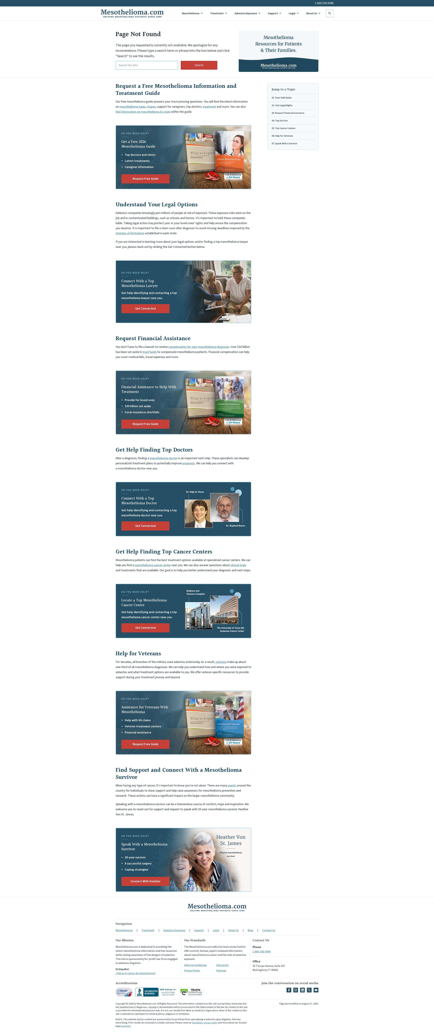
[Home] (217, 907)
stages (151, 107)
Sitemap (221, 970)
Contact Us (268, 930)
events (232, 785)
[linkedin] (302, 990)
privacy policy (211, 1022)
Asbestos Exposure (245, 13)
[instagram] (295, 990)
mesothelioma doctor (163, 458)
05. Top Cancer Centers (283, 128)
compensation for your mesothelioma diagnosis (198, 347)
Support (273, 13)
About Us (311, 13)
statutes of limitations (130, 233)
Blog (250, 930)
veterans (220, 662)
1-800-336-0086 (262, 951)
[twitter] (309, 990)
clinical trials (238, 565)
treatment (209, 107)
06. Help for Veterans (282, 136)
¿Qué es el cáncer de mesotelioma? (136, 973)
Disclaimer (222, 965)
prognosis (188, 463)
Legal (292, 13)
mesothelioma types (133, 107)
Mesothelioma (190, 13)
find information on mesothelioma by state (143, 112)
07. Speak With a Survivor (284, 143)
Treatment (217, 13)
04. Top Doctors (280, 120)
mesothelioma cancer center (153, 565)
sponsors (126, 1026)
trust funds (150, 352)
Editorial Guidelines (195, 965)
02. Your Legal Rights (282, 105)
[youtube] (316, 990)
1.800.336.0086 (324, 3)
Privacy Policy (192, 970)
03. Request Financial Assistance (288, 113)
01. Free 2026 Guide (282, 97)
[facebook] (289, 990)
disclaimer (197, 1022)
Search (199, 65)
